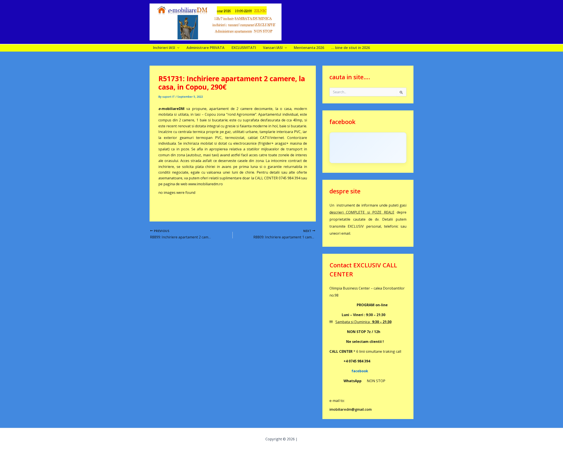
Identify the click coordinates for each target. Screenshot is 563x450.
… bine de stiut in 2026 (350, 47)
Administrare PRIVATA (205, 47)
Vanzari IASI (273, 47)
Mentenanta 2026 (309, 47)
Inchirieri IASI (164, 47)
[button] (177, 47)
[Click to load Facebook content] (367, 147)
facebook (348, 371)
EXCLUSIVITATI (244, 47)
